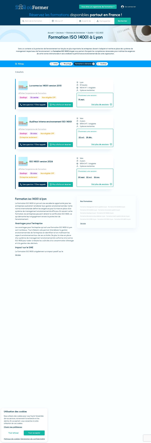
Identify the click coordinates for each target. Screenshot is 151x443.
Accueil (51, 32)
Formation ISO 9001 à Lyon (105, 219)
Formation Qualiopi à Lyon (88, 213)
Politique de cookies (12, 439)
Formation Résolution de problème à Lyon (92, 216)
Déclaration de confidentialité (33, 439)
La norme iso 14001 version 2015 (45, 85)
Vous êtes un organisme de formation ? (97, 7)
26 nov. (97, 177)
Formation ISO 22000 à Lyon (116, 207)
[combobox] (36, 21)
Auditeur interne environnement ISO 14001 (50, 121)
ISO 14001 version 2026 (41, 161)
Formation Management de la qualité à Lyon (93, 207)
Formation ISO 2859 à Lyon (122, 219)
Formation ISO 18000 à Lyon (105, 213)
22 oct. (82, 137)
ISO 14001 (99, 32)
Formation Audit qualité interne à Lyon (117, 216)
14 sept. (81, 99)
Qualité (91, 32)
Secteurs (60, 32)
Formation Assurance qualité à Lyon (109, 210)
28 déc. (89, 137)
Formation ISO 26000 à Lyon (88, 210)
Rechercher (122, 21)
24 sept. (81, 177)
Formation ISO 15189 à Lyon (88, 219)
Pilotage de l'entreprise (75, 32)
